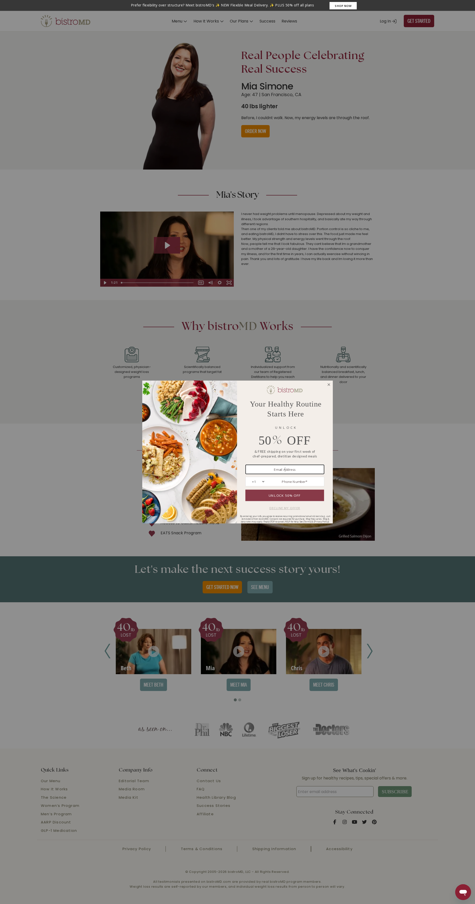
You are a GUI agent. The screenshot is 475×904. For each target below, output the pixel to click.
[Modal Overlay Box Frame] (237, 5)
